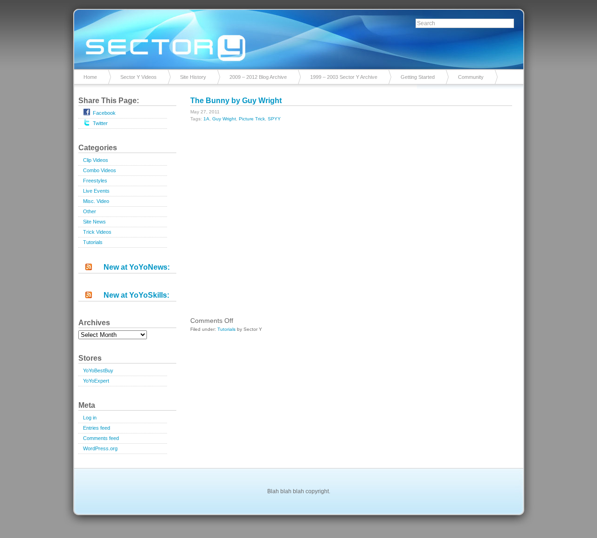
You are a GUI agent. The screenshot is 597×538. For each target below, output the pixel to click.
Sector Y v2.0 (298, 37)
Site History (193, 77)
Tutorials (93, 242)
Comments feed (101, 438)
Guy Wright (224, 118)
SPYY (274, 118)
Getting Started (418, 77)
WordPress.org (100, 448)
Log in (90, 417)
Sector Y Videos (138, 77)
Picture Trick (252, 118)
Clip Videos (95, 160)
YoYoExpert (96, 381)
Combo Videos (99, 170)
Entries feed (96, 428)
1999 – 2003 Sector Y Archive (343, 77)
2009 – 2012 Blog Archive (258, 77)
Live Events (96, 191)
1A (206, 118)
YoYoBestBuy (98, 370)
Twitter (100, 123)
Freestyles (95, 180)
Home (90, 77)
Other (89, 211)
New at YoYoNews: (137, 267)
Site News (94, 221)
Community (471, 77)
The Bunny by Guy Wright (236, 101)
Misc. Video (96, 201)
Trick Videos (97, 232)
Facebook (104, 113)
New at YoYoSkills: (136, 295)
